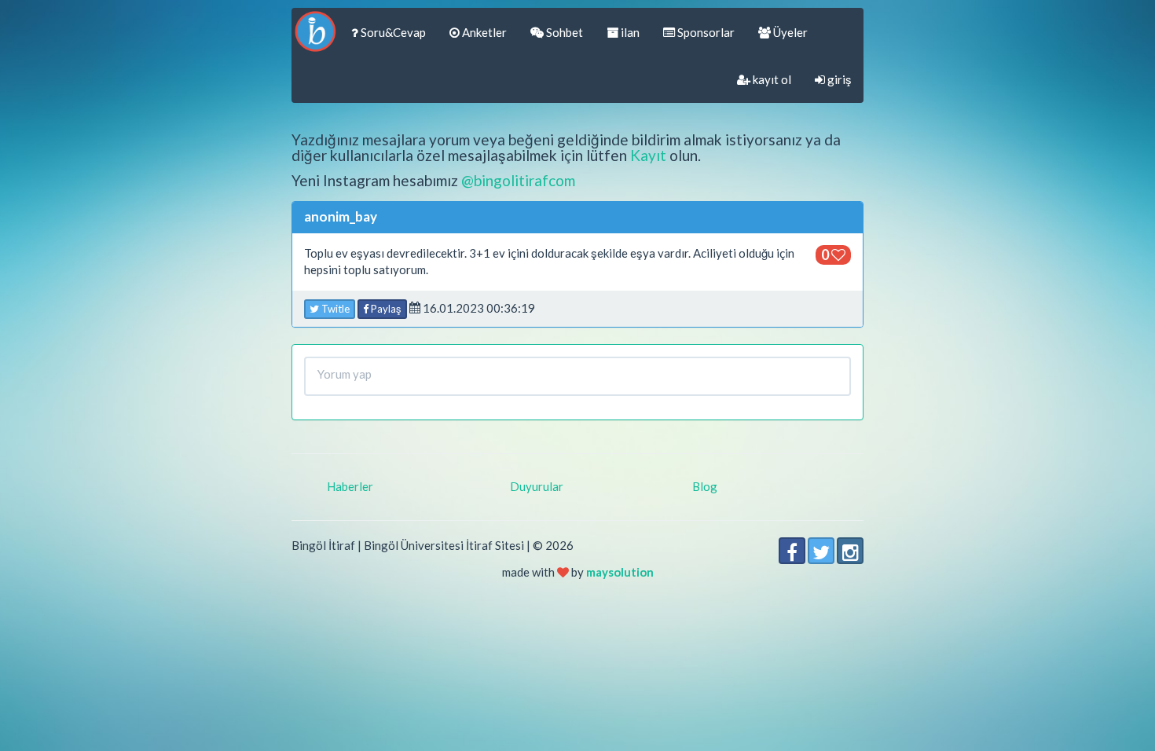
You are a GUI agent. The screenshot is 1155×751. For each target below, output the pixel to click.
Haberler (350, 486)
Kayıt (648, 155)
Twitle (334, 308)
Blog (704, 486)
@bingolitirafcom (518, 180)
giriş (838, 79)
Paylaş (385, 308)
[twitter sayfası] (821, 550)
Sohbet (563, 32)
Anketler (483, 32)
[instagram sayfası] (850, 550)
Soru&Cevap (392, 32)
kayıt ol (770, 79)
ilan (629, 32)
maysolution (620, 572)
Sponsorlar (705, 32)
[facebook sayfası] (792, 550)
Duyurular (536, 486)
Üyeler (789, 32)
